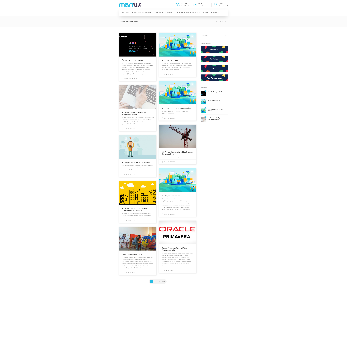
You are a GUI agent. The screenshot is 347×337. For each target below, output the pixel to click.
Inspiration (127, 78)
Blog (206, 12)
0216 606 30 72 (25, 306)
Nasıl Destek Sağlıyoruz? (142, 12)
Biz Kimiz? (125, 12)
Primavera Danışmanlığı (232, 310)
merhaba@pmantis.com (26, 310)
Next (163, 281)
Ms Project (135, 78)
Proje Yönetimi (230, 307)
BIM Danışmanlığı (231, 313)
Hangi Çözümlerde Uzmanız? (188, 12)
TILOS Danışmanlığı (231, 317)
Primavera (171, 270)
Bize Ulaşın (215, 12)
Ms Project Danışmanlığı (232, 320)
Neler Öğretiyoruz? (165, 12)
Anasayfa (215, 22)
